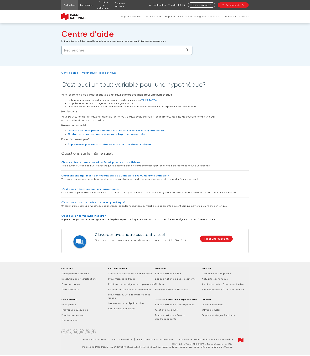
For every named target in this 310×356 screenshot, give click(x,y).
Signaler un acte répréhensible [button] (126, 303)
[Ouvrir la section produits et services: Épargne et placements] (208, 19)
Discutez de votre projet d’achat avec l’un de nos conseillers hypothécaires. (117, 130)
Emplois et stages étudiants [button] (218, 315)
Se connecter (233, 5)
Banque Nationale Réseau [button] (170, 315)
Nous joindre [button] (69, 304)
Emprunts (170, 16)
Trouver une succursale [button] (75, 310)
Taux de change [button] (71, 284)
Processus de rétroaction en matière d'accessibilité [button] (206, 339)
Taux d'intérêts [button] (70, 289)
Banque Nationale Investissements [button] (175, 279)
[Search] (186, 50)
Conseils (244, 16)
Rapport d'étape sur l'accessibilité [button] (155, 339)
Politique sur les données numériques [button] (129, 289)
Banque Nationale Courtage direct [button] (175, 304)
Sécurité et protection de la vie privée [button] (130, 273)
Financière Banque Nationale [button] (172, 289)
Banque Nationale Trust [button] (168, 273)
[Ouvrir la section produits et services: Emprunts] (170, 19)
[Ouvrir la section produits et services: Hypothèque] (185, 19)
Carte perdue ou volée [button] (121, 308)
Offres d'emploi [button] (211, 310)
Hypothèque (185, 16)
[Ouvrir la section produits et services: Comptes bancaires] (130, 19)
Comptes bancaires (130, 16)
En (183, 5)
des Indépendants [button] (165, 319)
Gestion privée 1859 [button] (166, 310)
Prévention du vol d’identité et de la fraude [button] (129, 296)
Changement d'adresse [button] (75, 273)
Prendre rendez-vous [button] (74, 315)
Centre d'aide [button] (70, 320)
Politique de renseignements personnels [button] (131, 284)
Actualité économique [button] (215, 279)
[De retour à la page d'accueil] (73, 16)
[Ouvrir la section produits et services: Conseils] (244, 19)
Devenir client (200, 5)
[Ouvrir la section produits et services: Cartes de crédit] (153, 19)
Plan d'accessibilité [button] (122, 339)
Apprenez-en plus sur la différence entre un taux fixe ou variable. (109, 144)
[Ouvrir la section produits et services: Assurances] (230, 19)
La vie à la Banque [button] (212, 304)
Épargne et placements (207, 16)
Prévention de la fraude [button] (122, 279)
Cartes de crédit (153, 16)
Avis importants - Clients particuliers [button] (223, 284)
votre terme (149, 99)
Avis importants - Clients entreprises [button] (223, 289)
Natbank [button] (160, 284)
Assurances (230, 16)
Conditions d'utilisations (93, 339)
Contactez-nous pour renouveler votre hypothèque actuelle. (107, 134)
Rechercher (159, 5)
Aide (173, 5)
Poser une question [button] (216, 238)
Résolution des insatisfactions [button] (79, 279)
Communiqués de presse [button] (216, 273)
